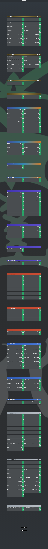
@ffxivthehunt (24, 530)
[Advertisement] (24, 9)
